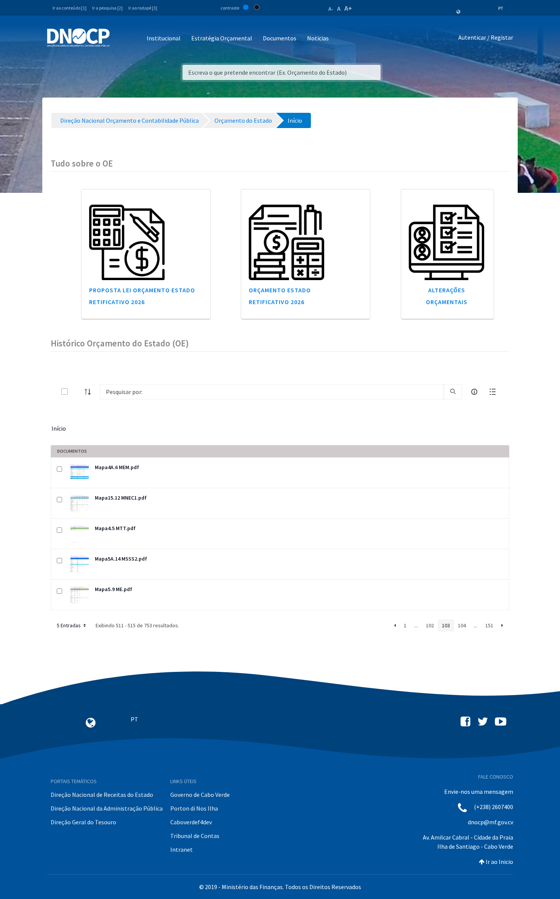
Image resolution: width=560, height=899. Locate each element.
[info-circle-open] (474, 392)
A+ (348, 8)
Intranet (181, 849)
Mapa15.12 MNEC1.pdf (121, 497)
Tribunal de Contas (194, 836)
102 (430, 625)
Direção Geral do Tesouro (83, 822)
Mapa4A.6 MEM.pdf (117, 467)
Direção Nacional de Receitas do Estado (102, 794)
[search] (453, 391)
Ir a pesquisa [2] (107, 8)
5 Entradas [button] (69, 625)
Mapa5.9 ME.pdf (113, 589)
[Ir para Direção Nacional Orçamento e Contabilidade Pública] (78, 37)
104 (462, 625)
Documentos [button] (279, 38)
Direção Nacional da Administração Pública (107, 808)
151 (489, 625)
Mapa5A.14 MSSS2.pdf (121, 558)
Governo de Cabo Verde (200, 794)
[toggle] (77, 391)
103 (446, 625)
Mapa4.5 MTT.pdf (115, 528)
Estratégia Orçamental (221, 38)
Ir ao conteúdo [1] (69, 8)
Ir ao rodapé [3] (142, 8)
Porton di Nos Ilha (194, 808)
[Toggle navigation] (120, 38)
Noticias (318, 38)
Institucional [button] (164, 38)
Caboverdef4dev (191, 822)
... (416, 625)
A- (330, 8)
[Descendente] (90, 392)
